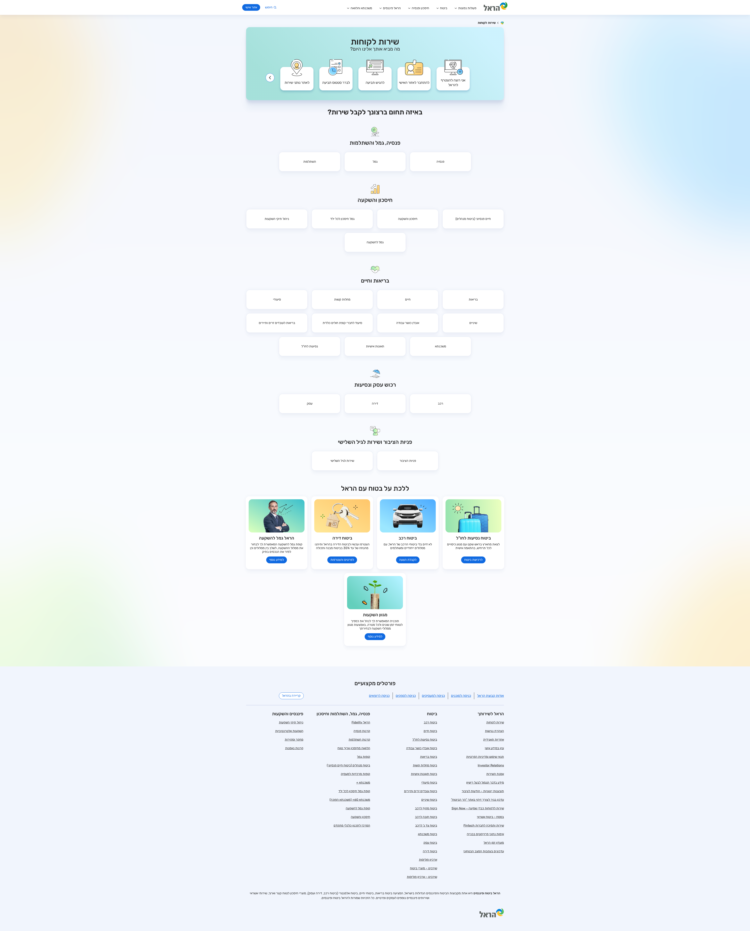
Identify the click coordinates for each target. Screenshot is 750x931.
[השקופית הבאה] (270, 77)
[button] (453, 75)
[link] (414, 75)
